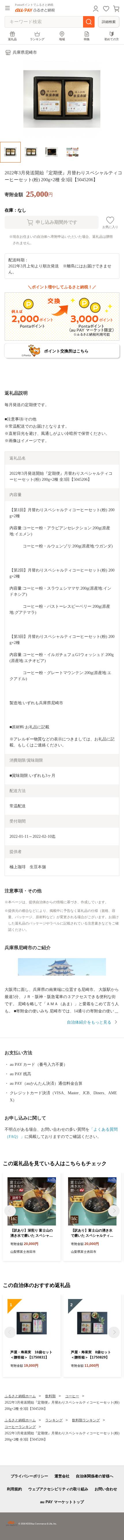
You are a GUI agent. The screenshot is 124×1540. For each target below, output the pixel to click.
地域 (62, 39)
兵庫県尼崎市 (25, 52)
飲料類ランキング (86, 1420)
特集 (87, 39)
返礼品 (12, 39)
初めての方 (111, 39)
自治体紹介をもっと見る (89, 1022)
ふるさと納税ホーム (20, 1396)
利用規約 (14, 1489)
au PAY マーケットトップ (62, 1502)
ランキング (37, 39)
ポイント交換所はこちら (66, 351)
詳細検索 (109, 22)
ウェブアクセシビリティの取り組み (58, 1489)
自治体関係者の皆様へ (94, 1476)
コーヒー (72, 1396)
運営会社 (62, 1476)
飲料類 (50, 1396)
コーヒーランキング (20, 1427)
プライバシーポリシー (29, 1476)
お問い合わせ (106, 1489)
